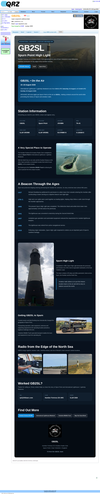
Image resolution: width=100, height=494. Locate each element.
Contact (86, 11)
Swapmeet (63, 11)
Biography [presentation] (15, 32)
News (33, 11)
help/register (78, 9)
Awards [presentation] (36, 32)
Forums (43, 11)
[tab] (16, 32)
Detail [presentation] (22, 32)
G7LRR (22, 26)
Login (96, 11)
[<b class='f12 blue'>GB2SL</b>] (91, 28)
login (72, 9)
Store (52, 11)
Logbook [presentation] (29, 32)
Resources (75, 11)
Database (23, 11)
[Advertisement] (54, 478)
